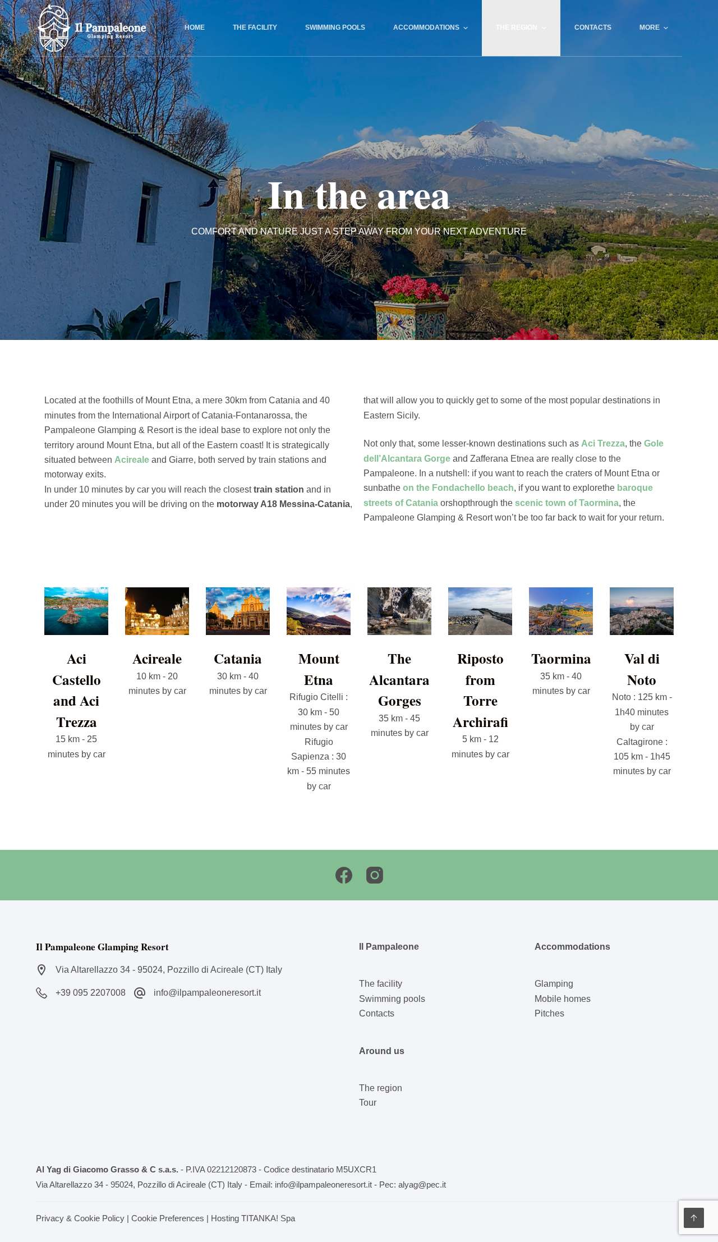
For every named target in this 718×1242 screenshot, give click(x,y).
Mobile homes (563, 999)
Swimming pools (392, 999)
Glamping (554, 983)
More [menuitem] (649, 27)
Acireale (157, 658)
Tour (367, 1102)
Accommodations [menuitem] (426, 27)
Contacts (376, 1013)
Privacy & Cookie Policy (80, 1218)
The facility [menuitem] (255, 27)
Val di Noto (642, 669)
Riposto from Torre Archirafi (480, 690)
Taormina (561, 658)
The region (380, 1088)
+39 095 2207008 (91, 992)
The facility (380, 983)
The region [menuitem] (516, 27)
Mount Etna (318, 669)
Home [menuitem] (195, 27)
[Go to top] (694, 1218)
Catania (238, 658)
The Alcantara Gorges (399, 679)
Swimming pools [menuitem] (335, 27)
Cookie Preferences (167, 1218)
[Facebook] (343, 875)
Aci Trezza (603, 443)
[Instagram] (374, 875)
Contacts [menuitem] (592, 27)
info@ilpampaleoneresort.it (207, 992)
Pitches (549, 1013)
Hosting (225, 1218)
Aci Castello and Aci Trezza (76, 690)
